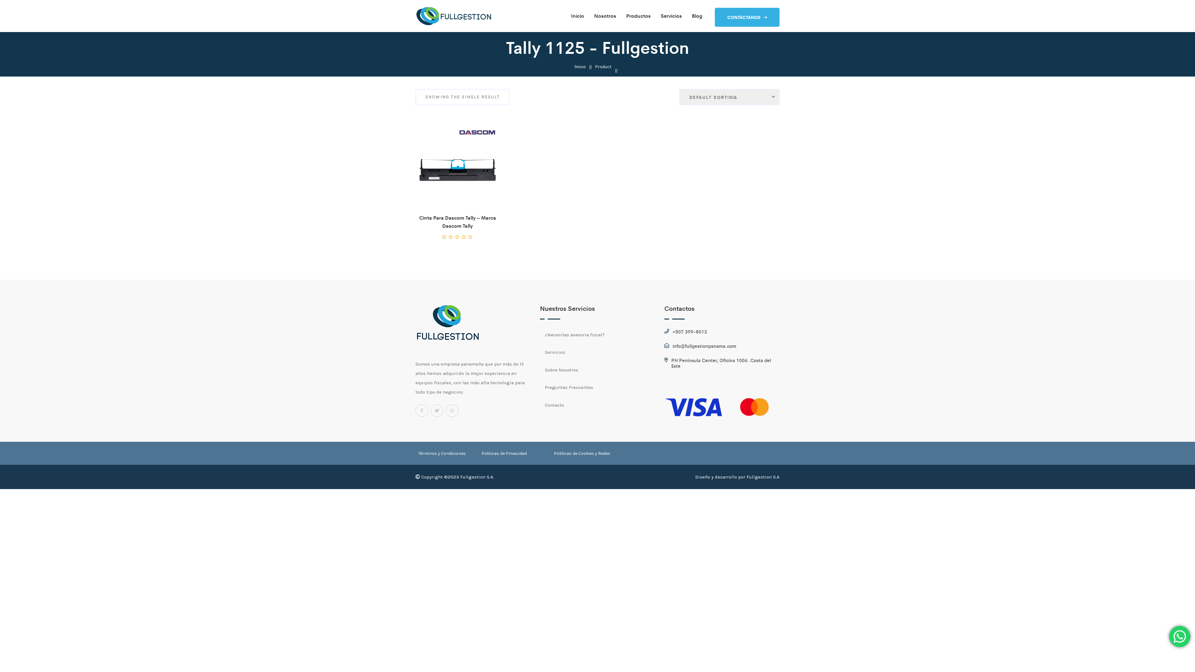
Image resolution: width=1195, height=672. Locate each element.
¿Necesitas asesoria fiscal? (575, 335)
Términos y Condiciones (442, 453)
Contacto (554, 405)
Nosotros (605, 15)
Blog (697, 15)
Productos (638, 15)
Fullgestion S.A (763, 477)
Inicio (577, 15)
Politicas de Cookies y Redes (582, 453)
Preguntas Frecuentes (569, 387)
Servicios (671, 15)
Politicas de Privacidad (504, 453)
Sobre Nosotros (561, 370)
